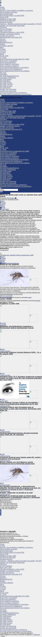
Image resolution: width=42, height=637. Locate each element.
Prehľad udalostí (6, 46)
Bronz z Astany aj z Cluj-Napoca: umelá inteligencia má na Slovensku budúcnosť (20, 293)
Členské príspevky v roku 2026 (12, 32)
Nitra (2, 47)
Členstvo (3, 27)
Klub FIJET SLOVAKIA (8, 61)
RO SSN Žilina (5, 88)
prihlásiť (37, 300)
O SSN (2, 9)
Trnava (2, 52)
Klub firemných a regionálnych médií (14, 59)
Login (29, 297)
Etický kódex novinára (8, 12)
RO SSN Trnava (6, 86)
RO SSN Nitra (5, 81)
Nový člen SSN (5, 31)
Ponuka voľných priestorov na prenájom (15, 94)
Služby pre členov (7, 36)
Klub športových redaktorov (11, 69)
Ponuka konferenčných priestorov (13, 93)
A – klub (3, 57)
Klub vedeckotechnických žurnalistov (15, 71)
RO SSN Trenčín (6, 84)
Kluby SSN (4, 17)
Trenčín (3, 51)
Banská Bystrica (6, 42)
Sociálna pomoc (6, 22)
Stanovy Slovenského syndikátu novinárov (16, 10)
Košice (2, 44)
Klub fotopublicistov (8, 62)
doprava (6, 255)
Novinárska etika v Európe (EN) (12, 15)
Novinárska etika (6, 14)
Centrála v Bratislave (8, 78)
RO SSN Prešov (6, 83)
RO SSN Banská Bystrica (9, 76)
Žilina (2, 54)
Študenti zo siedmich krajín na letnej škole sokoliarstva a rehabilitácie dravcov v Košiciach (18, 267)
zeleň (32, 255)
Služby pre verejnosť (8, 89)
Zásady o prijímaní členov (10, 34)
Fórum (2, 39)
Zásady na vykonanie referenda (12, 26)
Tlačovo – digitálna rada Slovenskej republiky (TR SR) (20, 24)
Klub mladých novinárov (9, 64)
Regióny (3, 41)
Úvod (2, 7)
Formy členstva (6, 29)
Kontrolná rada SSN (7, 21)
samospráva (25, 255)
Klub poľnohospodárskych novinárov (14, 67)
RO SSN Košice (6, 79)
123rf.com (36, 634)
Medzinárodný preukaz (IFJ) (11, 37)
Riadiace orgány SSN (8, 19)
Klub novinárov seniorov (9, 66)
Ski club (3, 73)
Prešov (2, 49)
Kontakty (3, 74)
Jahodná (12, 255)
